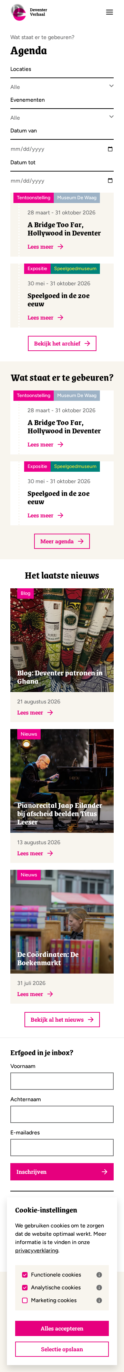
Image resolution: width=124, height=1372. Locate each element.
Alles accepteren (62, 1328)
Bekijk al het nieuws (57, 1019)
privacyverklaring (36, 1250)
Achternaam (25, 1099)
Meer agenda (57, 541)
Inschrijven (31, 1171)
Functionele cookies (56, 1275)
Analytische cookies (56, 1287)
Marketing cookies (53, 1300)
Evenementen (27, 100)
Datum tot (22, 163)
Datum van (23, 131)
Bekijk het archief (57, 343)
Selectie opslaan (62, 1349)
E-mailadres (25, 1132)
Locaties (20, 69)
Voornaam (22, 1066)
